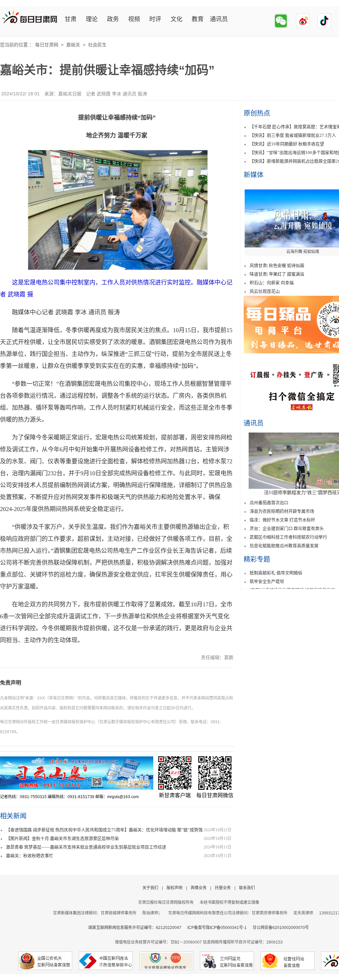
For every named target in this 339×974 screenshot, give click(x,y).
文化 (176, 19)
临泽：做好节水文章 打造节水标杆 (282, 519)
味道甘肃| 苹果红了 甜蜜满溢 (277, 274)
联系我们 (247, 888)
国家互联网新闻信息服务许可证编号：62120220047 (137, 927)
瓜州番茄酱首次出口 (269, 502)
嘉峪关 (73, 44)
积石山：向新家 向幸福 (272, 282)
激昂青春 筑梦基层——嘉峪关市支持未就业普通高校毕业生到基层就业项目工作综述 (86, 847)
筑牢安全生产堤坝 (267, 581)
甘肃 (70, 19)
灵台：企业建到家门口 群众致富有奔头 (287, 528)
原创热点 (257, 113)
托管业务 (223, 888)
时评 (155, 19)
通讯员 (219, 19)
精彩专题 (257, 559)
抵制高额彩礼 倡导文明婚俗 (276, 572)
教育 (198, 19)
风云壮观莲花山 (265, 291)
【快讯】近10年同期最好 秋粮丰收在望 (287, 143)
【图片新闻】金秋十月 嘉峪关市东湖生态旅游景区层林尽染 (62, 838)
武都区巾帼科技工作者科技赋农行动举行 (288, 537)
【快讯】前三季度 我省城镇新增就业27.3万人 (293, 135)
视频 (134, 19)
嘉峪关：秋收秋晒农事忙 (29, 855)
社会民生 (97, 44)
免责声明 (10, 683)
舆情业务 (199, 888)
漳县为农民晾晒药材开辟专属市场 (282, 511)
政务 (113, 19)
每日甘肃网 (46, 44)
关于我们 (150, 888)
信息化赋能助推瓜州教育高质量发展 (284, 545)
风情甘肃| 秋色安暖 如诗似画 (277, 265)
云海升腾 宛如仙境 (302, 251)
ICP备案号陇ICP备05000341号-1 (217, 927)
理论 (92, 19)
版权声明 (174, 888)
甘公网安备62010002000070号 (281, 927)
